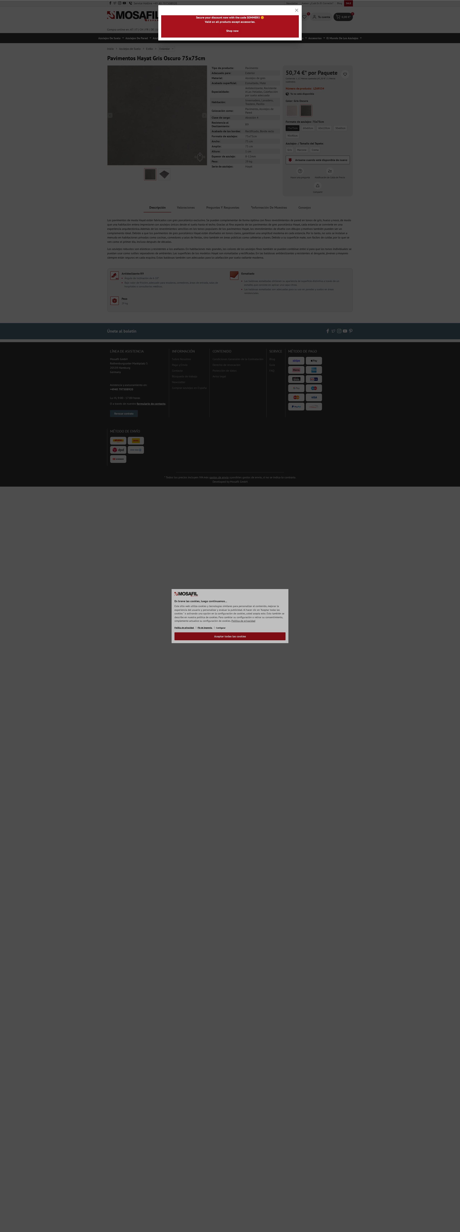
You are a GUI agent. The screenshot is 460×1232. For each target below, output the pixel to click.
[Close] (297, 10)
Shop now (232, 31)
